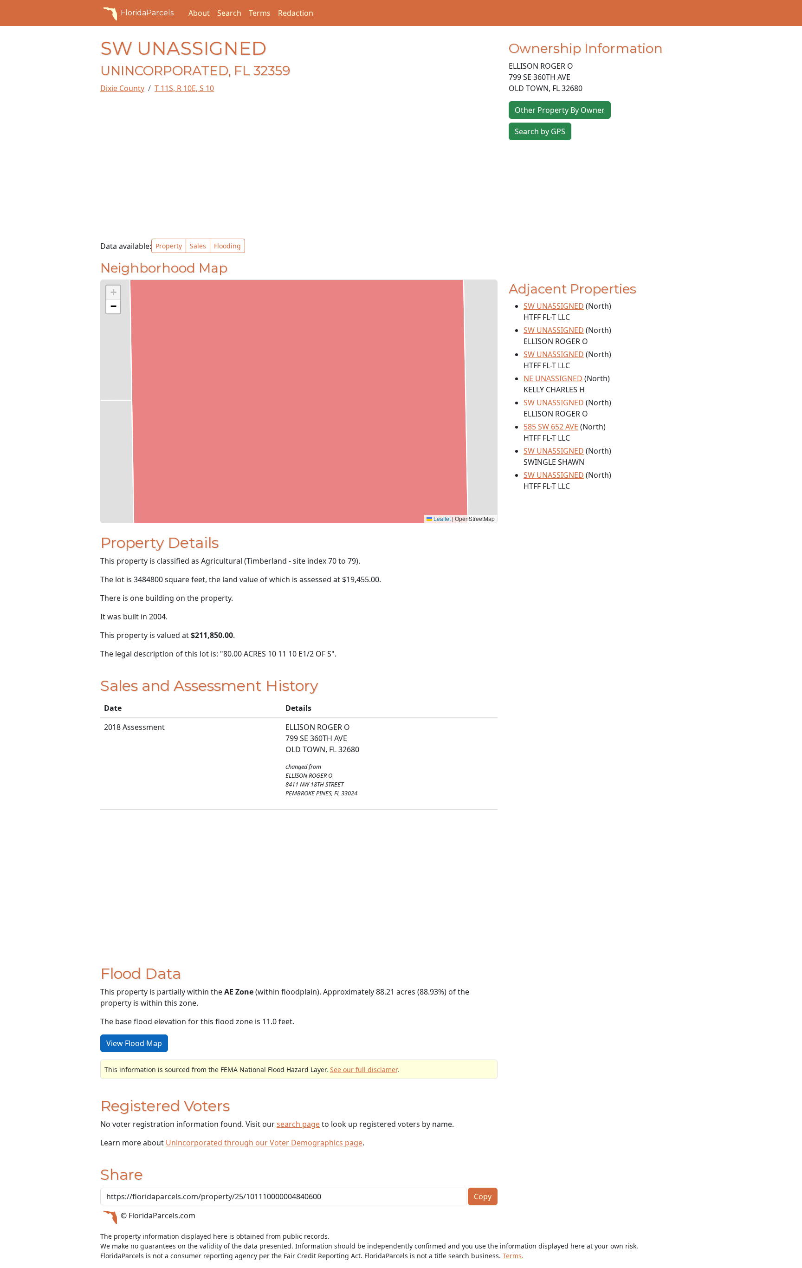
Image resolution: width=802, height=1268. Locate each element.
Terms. (513, 1255)
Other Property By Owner (560, 110)
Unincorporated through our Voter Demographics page (264, 1143)
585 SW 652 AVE (551, 427)
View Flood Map (134, 1043)
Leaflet (441, 518)
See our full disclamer (363, 1069)
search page (298, 1124)
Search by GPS (540, 131)
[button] (113, 292)
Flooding (227, 245)
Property (168, 245)
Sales (198, 245)
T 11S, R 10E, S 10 (184, 88)
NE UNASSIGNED (553, 378)
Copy (483, 1196)
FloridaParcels (147, 12)
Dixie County (122, 88)
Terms (260, 13)
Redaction (295, 13)
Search (229, 13)
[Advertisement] (299, 166)
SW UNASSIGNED (554, 306)
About (199, 13)
